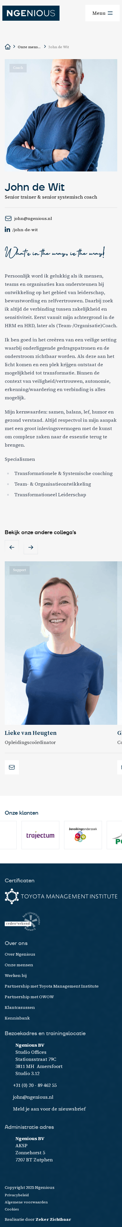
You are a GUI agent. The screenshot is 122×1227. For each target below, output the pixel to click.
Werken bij (16, 975)
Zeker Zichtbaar (53, 1219)
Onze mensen (29, 47)
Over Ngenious (20, 954)
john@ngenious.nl (33, 1097)
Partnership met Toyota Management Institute (52, 986)
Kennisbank (17, 1018)
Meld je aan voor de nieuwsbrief (49, 1109)
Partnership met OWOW (29, 997)
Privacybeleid (17, 1195)
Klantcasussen (20, 1007)
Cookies (12, 1209)
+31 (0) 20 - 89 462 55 (35, 1085)
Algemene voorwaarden (26, 1202)
